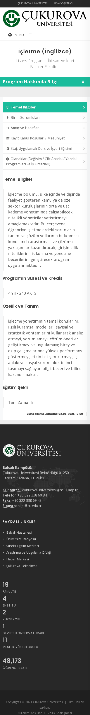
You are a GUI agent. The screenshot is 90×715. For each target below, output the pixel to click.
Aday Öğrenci (63, 3)
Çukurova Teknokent (21, 565)
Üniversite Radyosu (21, 539)
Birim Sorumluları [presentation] (25, 117)
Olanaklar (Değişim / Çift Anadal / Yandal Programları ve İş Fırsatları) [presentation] (41, 161)
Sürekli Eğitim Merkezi (22, 545)
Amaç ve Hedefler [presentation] (25, 127)
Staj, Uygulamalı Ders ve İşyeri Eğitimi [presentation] (41, 148)
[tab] (45, 107)
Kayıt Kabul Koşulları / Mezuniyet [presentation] (38, 138)
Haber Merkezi (17, 559)
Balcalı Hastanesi (19, 532)
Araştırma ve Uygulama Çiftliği (28, 552)
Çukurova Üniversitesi (32, 3)
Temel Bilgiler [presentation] (23, 107)
